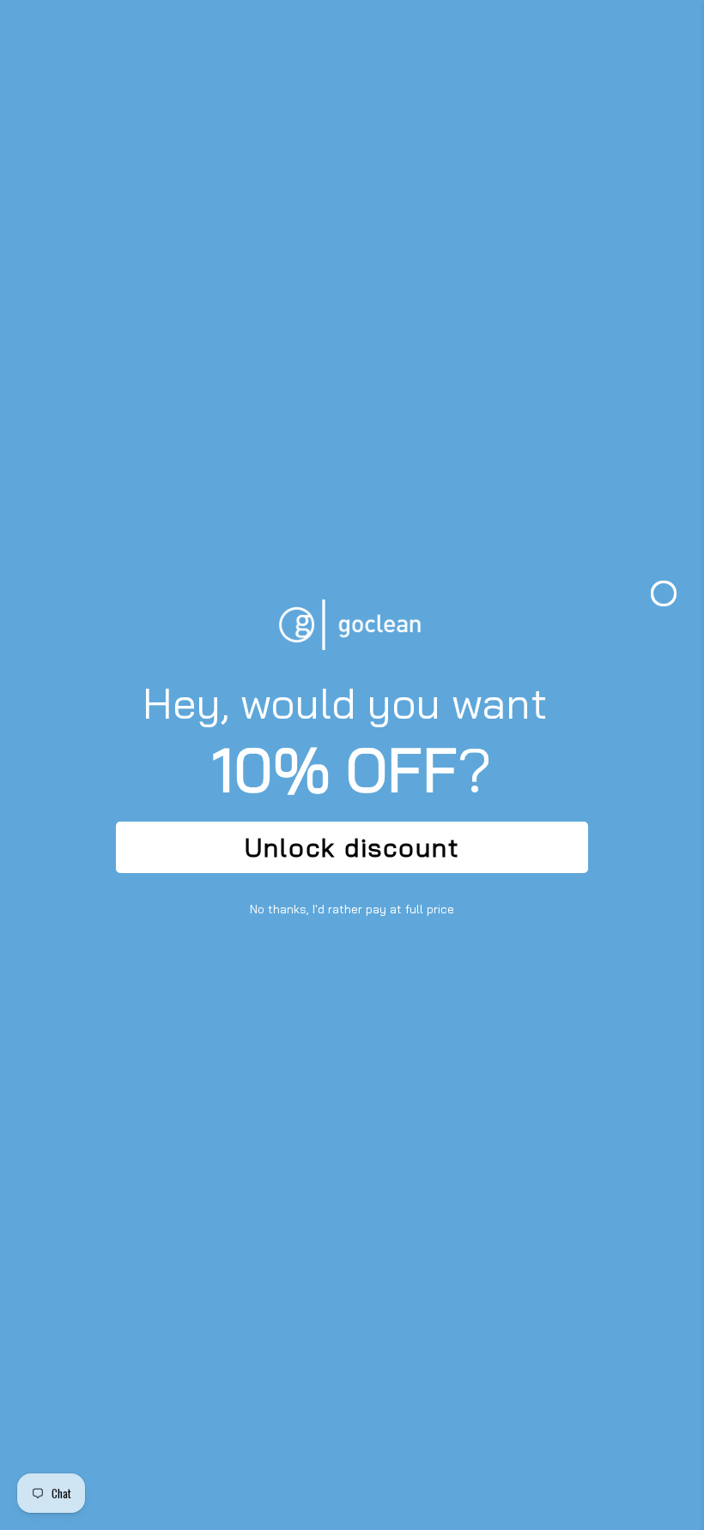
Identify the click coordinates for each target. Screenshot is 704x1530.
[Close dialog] (663, 593)
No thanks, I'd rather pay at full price (352, 909)
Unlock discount (352, 847)
